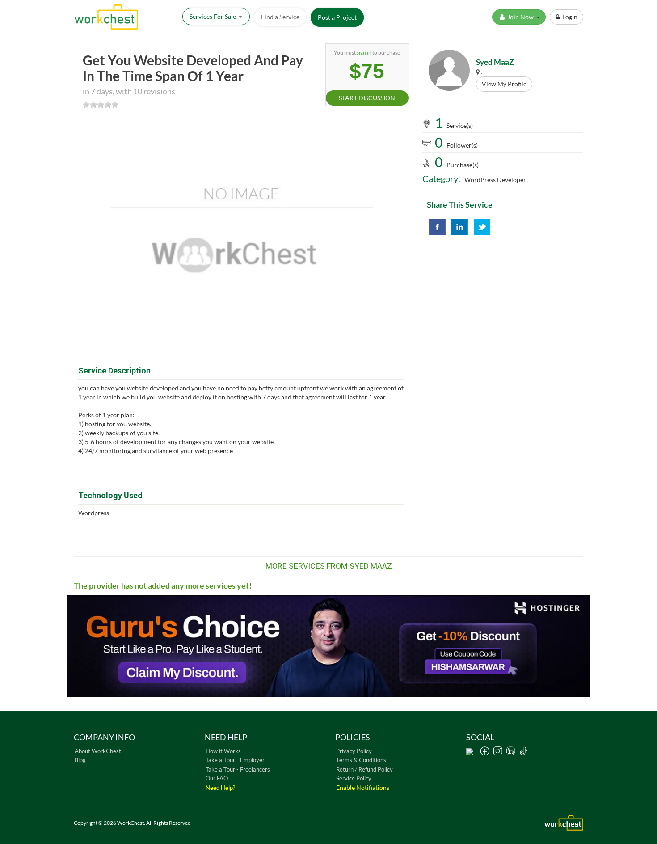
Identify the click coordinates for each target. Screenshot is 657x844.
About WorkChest (98, 751)
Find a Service (280, 17)
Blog (80, 759)
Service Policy (353, 778)
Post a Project (337, 17)
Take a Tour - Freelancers (238, 769)
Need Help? (220, 787)
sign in (364, 52)
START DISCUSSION (367, 98)
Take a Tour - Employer (235, 759)
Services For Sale (213, 16)
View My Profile (504, 84)
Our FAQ (217, 778)
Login (568, 17)
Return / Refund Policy (364, 769)
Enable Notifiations (362, 787)
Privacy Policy (354, 751)
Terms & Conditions (361, 759)
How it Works (223, 751)
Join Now (521, 17)
